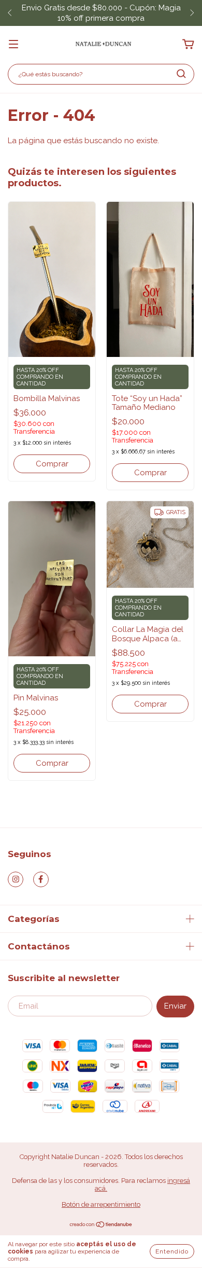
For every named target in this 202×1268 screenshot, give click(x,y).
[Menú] (13, 44)
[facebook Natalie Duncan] (41, 879)
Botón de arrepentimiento (101, 1204)
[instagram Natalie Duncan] (15, 879)
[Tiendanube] (101, 1226)
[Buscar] (181, 73)
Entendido (172, 1251)
